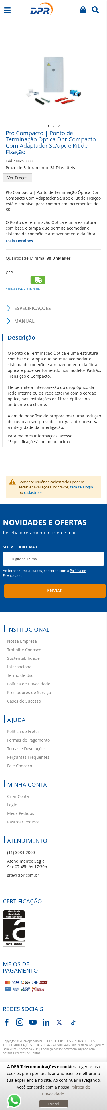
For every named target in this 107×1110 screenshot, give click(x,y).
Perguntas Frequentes (28, 757)
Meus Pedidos (20, 813)
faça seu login (81, 487)
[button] (48, 125)
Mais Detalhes (19, 240)
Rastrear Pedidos (23, 822)
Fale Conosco (19, 765)
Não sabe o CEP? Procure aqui (23, 289)
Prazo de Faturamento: (27, 167)
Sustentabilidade (23, 658)
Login (12, 804)
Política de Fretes (23, 731)
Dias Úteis (65, 167)
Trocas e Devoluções (26, 748)
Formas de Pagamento (28, 740)
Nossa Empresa (22, 641)
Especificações (32, 308)
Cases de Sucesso (24, 701)
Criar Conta (18, 796)
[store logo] (41, 8)
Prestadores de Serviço (29, 692)
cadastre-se (33, 492)
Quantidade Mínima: (25, 258)
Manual (24, 321)
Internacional (20, 666)
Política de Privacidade (28, 684)
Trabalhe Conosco (24, 649)
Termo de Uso (20, 675)
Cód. (10, 161)
